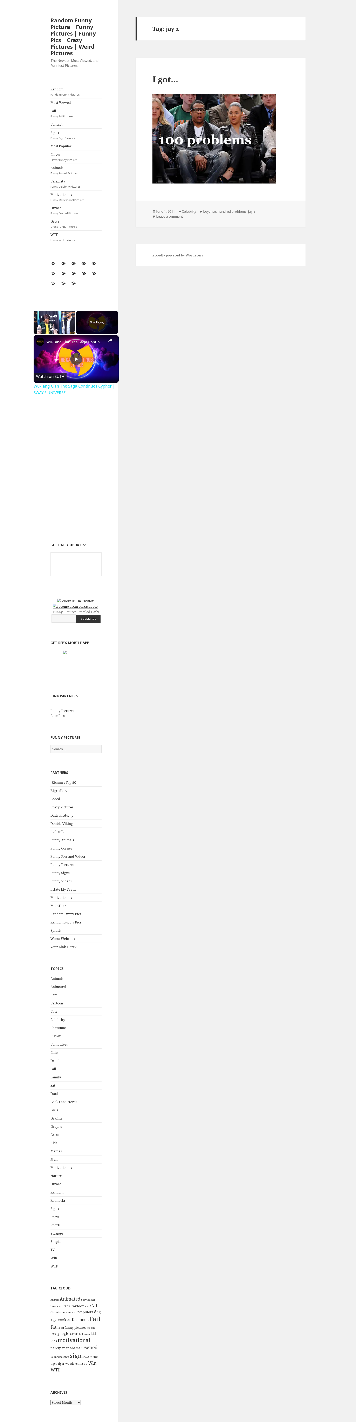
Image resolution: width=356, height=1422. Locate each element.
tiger (53, 1363)
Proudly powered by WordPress (177, 255)
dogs (53, 1320)
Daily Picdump (61, 815)
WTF (62, 237)
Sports (55, 1225)
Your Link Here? (63, 947)
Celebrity (65, 183)
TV (52, 1250)
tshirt (79, 1363)
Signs (62, 135)
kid (93, 1333)
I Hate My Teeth (63, 889)
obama (75, 1348)
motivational (74, 1340)
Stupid (55, 1241)
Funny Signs (60, 873)
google (63, 1333)
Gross (63, 224)
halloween (84, 1334)
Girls (54, 1110)
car (59, 1306)
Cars (53, 995)
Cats (53, 1011)
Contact (56, 124)
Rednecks (58, 1200)
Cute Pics (57, 715)
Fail (61, 113)
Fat (52, 1085)
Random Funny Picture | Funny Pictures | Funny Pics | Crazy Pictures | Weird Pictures (73, 36)
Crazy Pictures (61, 807)
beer (53, 1306)
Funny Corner (61, 848)
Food (54, 1093)
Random (65, 91)
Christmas (58, 1028)
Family (55, 1077)
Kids (53, 1143)
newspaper (59, 1348)
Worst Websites (62, 938)
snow (85, 1357)
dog (97, 1311)
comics (70, 1312)
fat (53, 1327)
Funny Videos (61, 881)
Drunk (55, 1060)
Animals (64, 170)
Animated (58, 987)
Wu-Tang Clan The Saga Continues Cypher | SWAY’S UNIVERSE (75, 341)
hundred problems (232, 211)
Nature (56, 1176)
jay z (251, 211)
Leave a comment (169, 216)
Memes (56, 1151)
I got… (165, 79)
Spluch (55, 930)
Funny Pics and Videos (67, 856)
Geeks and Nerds (63, 1102)
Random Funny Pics (65, 914)
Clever (63, 157)
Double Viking (61, 823)
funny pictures (75, 1328)
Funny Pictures (62, 711)
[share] (110, 340)
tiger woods (66, 1363)
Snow (54, 1217)
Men (53, 1159)
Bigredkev (58, 790)
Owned (64, 210)
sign (76, 1356)
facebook (80, 1319)
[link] (40, 342)
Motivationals (67, 197)
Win (53, 1258)
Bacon (91, 1299)
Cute (54, 1052)
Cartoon (56, 1003)
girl (93, 1327)
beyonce (209, 211)
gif (88, 1327)
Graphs (56, 1126)
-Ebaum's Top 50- (63, 782)
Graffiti (56, 1118)
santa (65, 1357)
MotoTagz (58, 906)
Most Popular (60, 146)
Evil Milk (57, 832)
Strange (56, 1233)
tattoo (94, 1357)
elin (69, 1320)
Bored (55, 799)
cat (87, 1306)
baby (84, 1299)
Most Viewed (60, 102)
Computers (59, 1044)
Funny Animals (62, 840)
